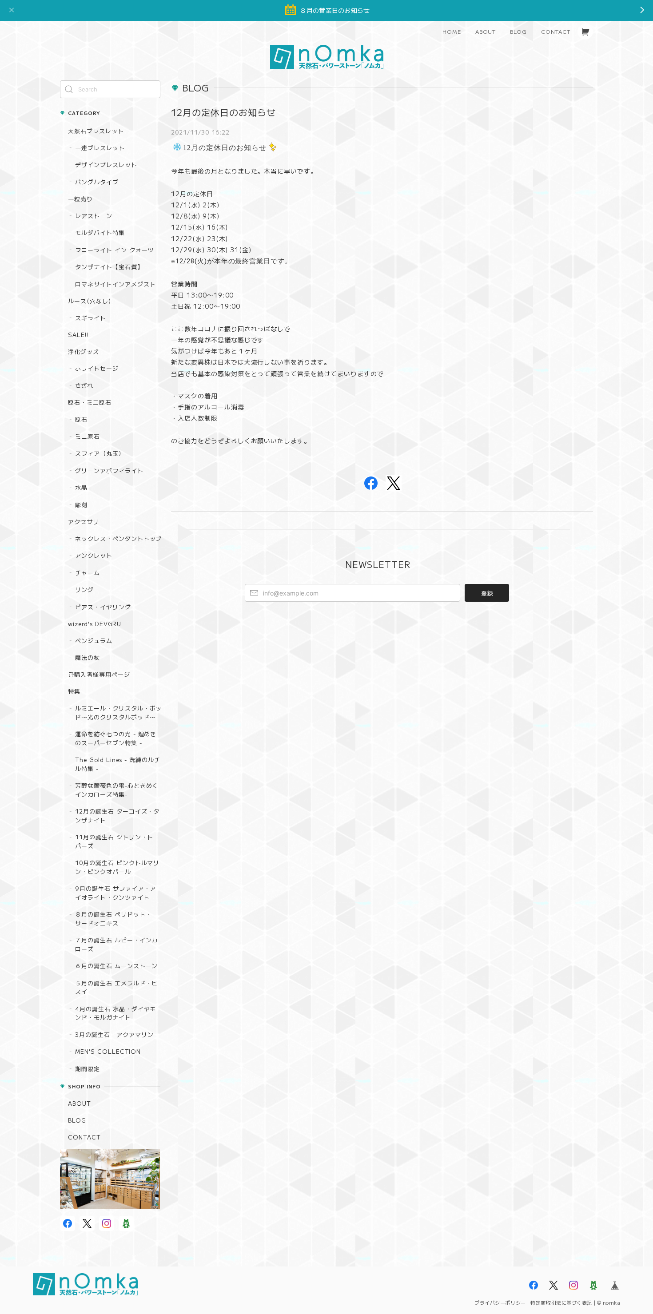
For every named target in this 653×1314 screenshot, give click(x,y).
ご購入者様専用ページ (99, 674)
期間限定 (87, 1068)
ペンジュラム (93, 640)
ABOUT (485, 31)
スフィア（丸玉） (100, 453)
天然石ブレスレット (96, 131)
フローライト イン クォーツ (114, 250)
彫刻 (81, 504)
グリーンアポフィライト (109, 470)
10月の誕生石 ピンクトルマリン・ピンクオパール (117, 867)
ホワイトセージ (97, 368)
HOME (451, 31)
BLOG (518, 31)
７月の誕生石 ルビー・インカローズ (116, 944)
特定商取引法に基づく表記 (561, 1302)
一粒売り (80, 199)
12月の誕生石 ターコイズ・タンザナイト (117, 815)
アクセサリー (86, 521)
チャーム (87, 572)
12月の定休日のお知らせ (223, 112)
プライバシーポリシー (500, 1302)
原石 (81, 419)
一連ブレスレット (100, 147)
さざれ (84, 385)
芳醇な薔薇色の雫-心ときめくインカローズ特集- (116, 789)
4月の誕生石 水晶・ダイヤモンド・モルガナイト (115, 1013)
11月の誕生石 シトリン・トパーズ (114, 841)
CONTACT (555, 31)
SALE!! (78, 334)
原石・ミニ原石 (89, 402)
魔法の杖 (87, 657)
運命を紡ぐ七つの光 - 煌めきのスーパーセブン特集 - (115, 738)
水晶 (81, 487)
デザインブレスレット (106, 164)
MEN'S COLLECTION (108, 1051)
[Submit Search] (69, 89)
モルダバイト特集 (100, 232)
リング (84, 589)
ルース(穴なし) (89, 301)
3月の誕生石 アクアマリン (114, 1034)
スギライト (90, 318)
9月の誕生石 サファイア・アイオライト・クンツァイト (115, 892)
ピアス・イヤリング (103, 607)
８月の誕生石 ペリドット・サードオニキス (113, 918)
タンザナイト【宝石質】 (109, 266)
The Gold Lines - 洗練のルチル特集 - (117, 764)
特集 (74, 691)
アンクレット (93, 555)
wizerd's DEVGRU (94, 623)
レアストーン (93, 215)
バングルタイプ (97, 182)
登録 (487, 593)
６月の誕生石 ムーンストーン (116, 965)
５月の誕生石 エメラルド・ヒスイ (116, 987)
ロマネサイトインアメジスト (115, 284)
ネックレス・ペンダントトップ (118, 538)
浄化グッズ (83, 351)
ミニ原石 (87, 436)
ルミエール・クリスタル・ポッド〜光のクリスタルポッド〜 (118, 712)
